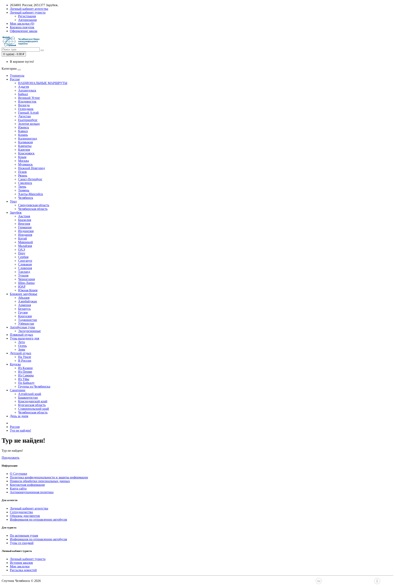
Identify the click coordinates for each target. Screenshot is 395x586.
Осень (22, 345)
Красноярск (26, 153)
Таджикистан (27, 320)
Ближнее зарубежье (23, 294)
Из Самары (26, 375)
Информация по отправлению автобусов (38, 519)
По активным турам (24, 535)
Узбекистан (26, 323)
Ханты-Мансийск (30, 194)
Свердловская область (33, 205)
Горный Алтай (28, 112)
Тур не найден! (20, 430)
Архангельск (27, 90)
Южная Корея (27, 290)
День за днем (19, 416)
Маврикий (25, 242)
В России (24, 360)
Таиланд (24, 271)
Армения (24, 305)
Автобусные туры (22, 327)
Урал (13, 201)
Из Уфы (23, 379)
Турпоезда (17, 75)
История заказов (21, 562)
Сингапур (25, 260)
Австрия (24, 216)
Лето (21, 342)
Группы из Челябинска (34, 386)
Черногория (26, 279)
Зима (21, 349)
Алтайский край (29, 394)
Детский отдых (20, 353)
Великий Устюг (29, 98)
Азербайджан (27, 301)
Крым (22, 157)
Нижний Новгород (31, 168)
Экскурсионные (29, 331)
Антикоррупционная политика (31, 492)
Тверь (22, 186)
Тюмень (23, 190)
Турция (23, 275)
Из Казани (25, 368)
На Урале (24, 357)
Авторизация (27, 20)
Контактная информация (27, 484)
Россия (15, 79)
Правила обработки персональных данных (40, 481)
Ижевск (23, 127)
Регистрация (27, 16)
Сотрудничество (21, 512)
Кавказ (23, 131)
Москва (23, 160)
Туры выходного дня (24, 338)
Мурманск (25, 164)
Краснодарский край (32, 401)
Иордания (25, 234)
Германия (24, 227)
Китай (22, 238)
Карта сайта (18, 488)
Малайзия (25, 246)
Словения (25, 268)
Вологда (24, 105)
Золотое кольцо (29, 123)
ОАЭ (21, 249)
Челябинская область (33, 209)
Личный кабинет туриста (27, 559)
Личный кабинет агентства (29, 508)
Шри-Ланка (26, 283)
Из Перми (25, 371)
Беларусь (24, 308)
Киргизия (25, 316)
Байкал (23, 94)
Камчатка (24, 146)
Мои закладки (20, 566)
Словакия (25, 264)
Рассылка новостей (23, 570)
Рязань (22, 175)
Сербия (23, 257)
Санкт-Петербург (30, 179)
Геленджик (26, 109)
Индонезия (26, 231)
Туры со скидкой (22, 543)
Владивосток (27, 101)
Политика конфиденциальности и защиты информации (49, 477)
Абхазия (23, 297)
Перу (21, 253)
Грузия (23, 312)
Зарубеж (16, 212)
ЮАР (22, 286)
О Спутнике (18, 473)
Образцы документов (25, 516)
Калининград (27, 138)
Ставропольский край (33, 408)
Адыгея (23, 86)
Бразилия (24, 220)
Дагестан (24, 116)
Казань (23, 135)
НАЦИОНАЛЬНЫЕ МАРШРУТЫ (42, 83)
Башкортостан (28, 397)
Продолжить (10, 457)
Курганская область (32, 405)
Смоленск (25, 183)
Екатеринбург (28, 120)
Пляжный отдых (21, 334)
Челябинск (25, 197)
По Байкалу (26, 382)
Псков (22, 172)
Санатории (17, 390)
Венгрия (24, 223)
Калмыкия (25, 142)
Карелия (24, 149)
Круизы (15, 364)
